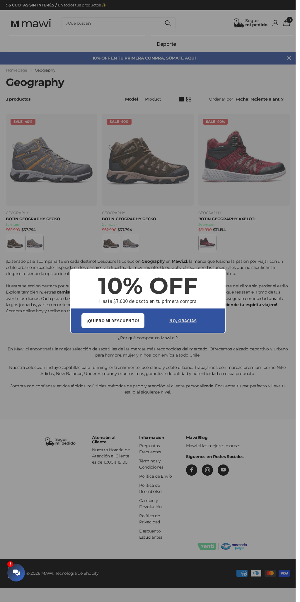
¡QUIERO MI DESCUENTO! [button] (112, 320)
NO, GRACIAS (183, 320)
